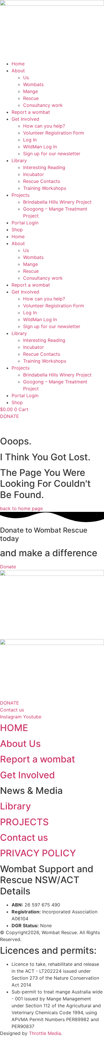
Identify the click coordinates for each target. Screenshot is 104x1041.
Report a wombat (31, 112)
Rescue (31, 98)
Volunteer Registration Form (53, 133)
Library (19, 160)
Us (26, 77)
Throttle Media (45, 1033)
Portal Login (25, 223)
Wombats (33, 84)
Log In (30, 140)
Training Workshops (44, 188)
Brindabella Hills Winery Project (57, 202)
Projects (20, 195)
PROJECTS (24, 822)
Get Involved (25, 119)
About (18, 70)
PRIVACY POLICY (38, 853)
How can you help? (44, 126)
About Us (20, 743)
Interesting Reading (44, 167)
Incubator (33, 174)
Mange (30, 91)
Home (18, 64)
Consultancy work (43, 105)
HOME (14, 727)
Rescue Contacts (41, 181)
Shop (17, 229)
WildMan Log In (40, 146)
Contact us (24, 837)
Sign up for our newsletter (51, 153)
